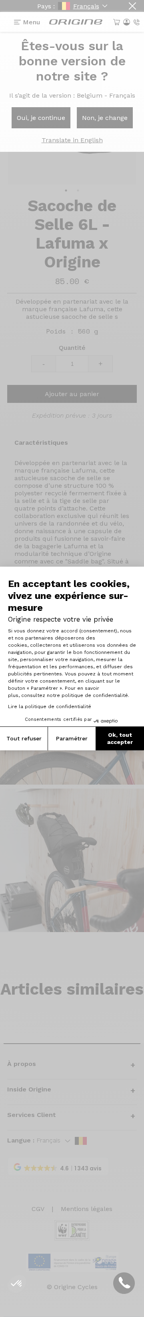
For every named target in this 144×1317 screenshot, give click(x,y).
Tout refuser (24, 738)
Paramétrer (72, 738)
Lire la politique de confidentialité (49, 706)
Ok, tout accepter (120, 738)
